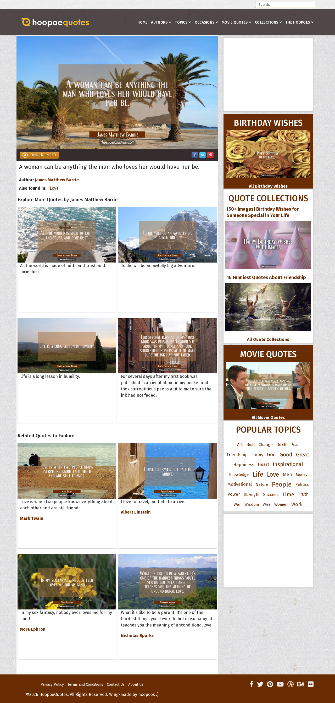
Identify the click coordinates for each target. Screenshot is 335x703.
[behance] (300, 684)
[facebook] (251, 684)
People (282, 484)
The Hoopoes (298, 22)
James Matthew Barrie (57, 179)
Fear (295, 444)
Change (266, 444)
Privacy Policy (52, 684)
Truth (303, 494)
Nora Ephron (33, 629)
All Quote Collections (268, 339)
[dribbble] (290, 684)
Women (281, 504)
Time (288, 494)
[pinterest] (270, 684)
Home (142, 22)
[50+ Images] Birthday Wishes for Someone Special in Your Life (263, 212)
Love (54, 188)
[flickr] (311, 684)
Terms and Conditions (85, 684)
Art (240, 444)
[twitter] (260, 684)
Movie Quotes (235, 22)
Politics (302, 484)
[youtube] (280, 684)
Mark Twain (31, 518)
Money (301, 474)
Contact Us (116, 684)
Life (257, 474)
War (237, 504)
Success (270, 494)
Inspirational (288, 464)
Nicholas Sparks (137, 635)
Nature (261, 484)
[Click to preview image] (117, 92)
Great (302, 454)
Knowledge (239, 474)
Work (297, 504)
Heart (263, 464)
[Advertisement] (268, 74)
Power (233, 494)
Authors (159, 22)
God (271, 454)
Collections (266, 22)
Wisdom (251, 504)
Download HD (43, 154)
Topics (181, 22)
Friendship (237, 454)
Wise (267, 504)
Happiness (243, 464)
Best (250, 444)
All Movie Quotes (268, 417)
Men (287, 474)
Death (282, 444)
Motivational (239, 484)
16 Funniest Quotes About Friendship (266, 277)
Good (286, 454)
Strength (251, 494)
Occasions (205, 22)
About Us (135, 684)
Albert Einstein (136, 512)
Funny (257, 454)
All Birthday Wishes (268, 186)
